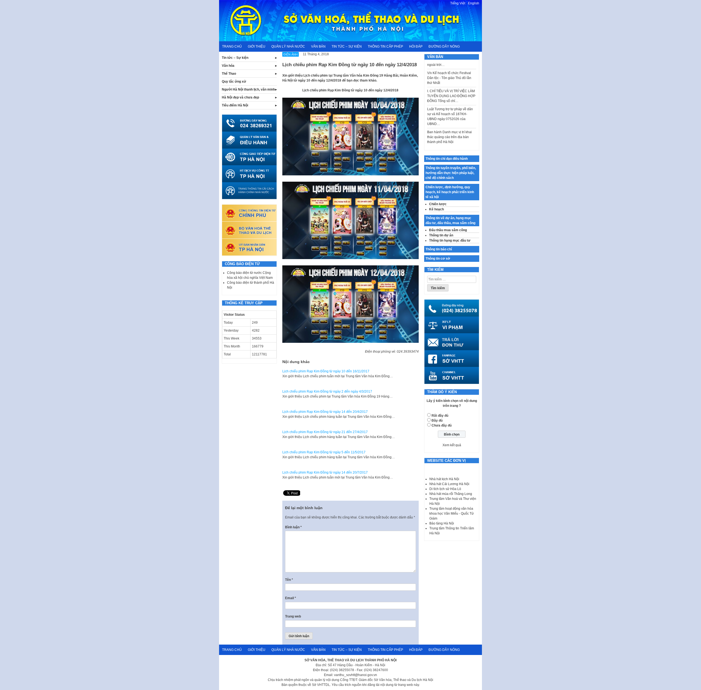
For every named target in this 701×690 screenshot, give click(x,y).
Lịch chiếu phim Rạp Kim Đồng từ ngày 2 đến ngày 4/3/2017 (327, 391)
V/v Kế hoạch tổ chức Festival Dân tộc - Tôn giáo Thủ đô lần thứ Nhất (449, 67)
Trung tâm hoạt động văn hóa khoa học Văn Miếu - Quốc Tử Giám (451, 513)
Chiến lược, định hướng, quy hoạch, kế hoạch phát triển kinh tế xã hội (450, 192)
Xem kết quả (452, 445)
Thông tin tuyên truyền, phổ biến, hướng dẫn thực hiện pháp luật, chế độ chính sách (451, 173)
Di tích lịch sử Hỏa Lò (445, 489)
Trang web (293, 616)
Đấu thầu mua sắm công (448, 230)
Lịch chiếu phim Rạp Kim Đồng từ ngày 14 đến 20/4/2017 (325, 412)
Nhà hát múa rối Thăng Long (450, 494)
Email (290, 598)
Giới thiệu (256, 46)
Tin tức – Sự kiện (347, 46)
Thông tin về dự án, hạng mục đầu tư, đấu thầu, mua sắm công (450, 220)
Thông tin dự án (441, 235)
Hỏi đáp (416, 46)
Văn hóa (228, 66)
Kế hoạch (436, 209)
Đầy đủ (437, 420)
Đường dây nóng (444, 46)
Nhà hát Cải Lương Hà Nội (449, 484)
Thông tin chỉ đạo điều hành (447, 159)
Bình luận (293, 527)
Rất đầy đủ (440, 416)
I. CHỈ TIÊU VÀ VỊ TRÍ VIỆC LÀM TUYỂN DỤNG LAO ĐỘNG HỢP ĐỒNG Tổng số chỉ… (451, 85)
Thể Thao (229, 74)
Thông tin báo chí (439, 249)
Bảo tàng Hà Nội (441, 523)
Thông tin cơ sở (438, 258)
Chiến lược (438, 204)
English (473, 3)
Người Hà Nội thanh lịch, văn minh (248, 89)
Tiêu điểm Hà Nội (235, 105)
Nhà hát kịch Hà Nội (444, 479)
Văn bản (318, 46)
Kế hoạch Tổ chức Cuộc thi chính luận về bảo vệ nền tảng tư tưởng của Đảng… (451, 145)
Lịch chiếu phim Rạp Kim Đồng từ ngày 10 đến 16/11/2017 (325, 371)
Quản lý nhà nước (288, 46)
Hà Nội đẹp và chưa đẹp (240, 97)
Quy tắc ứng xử (234, 81)
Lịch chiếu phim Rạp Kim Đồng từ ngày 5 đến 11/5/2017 (324, 452)
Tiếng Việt (457, 3)
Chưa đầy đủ (442, 425)
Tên (289, 580)
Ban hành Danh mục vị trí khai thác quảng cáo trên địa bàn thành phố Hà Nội (449, 127)
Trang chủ (232, 46)
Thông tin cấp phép (385, 46)
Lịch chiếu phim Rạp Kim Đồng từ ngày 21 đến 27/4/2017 (325, 432)
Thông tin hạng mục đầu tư (449, 240)
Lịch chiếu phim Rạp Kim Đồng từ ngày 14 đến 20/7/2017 (325, 472)
